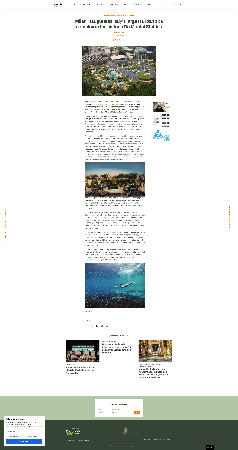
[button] (180, 5)
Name (100, 409)
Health (99, 4)
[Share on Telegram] (107, 326)
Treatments (121, 15)
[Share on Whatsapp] (102, 326)
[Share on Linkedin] (97, 326)
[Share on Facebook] (87, 326)
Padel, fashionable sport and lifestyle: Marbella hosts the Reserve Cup (80, 370)
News (74, 4)
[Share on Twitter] (92, 326)
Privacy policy (167, 439)
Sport (125, 4)
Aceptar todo (24, 441)
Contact (162, 4)
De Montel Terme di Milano (109, 104)
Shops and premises (145, 366)
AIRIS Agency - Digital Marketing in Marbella (125, 446)
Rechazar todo (32, 436)
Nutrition (112, 4)
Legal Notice (147, 439)
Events (136, 4)
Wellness (86, 4)
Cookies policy (156, 439)
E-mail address (116, 409)
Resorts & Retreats (154, 365)
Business (149, 4)
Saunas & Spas (109, 15)
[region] (24, 431)
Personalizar (14, 436)
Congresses (106, 341)
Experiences (143, 365)
